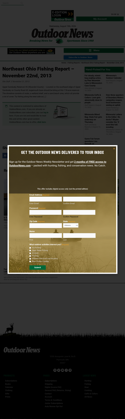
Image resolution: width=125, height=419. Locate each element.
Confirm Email (69, 203)
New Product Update (40, 261)
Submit (37, 267)
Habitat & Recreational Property (45, 258)
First (31, 240)
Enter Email (34, 203)
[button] (114, 149)
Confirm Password (70, 217)
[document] (62, 209)
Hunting (35, 256)
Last (65, 240)
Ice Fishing (36, 248)
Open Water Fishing (40, 250)
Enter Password (35, 217)
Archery (35, 253)
